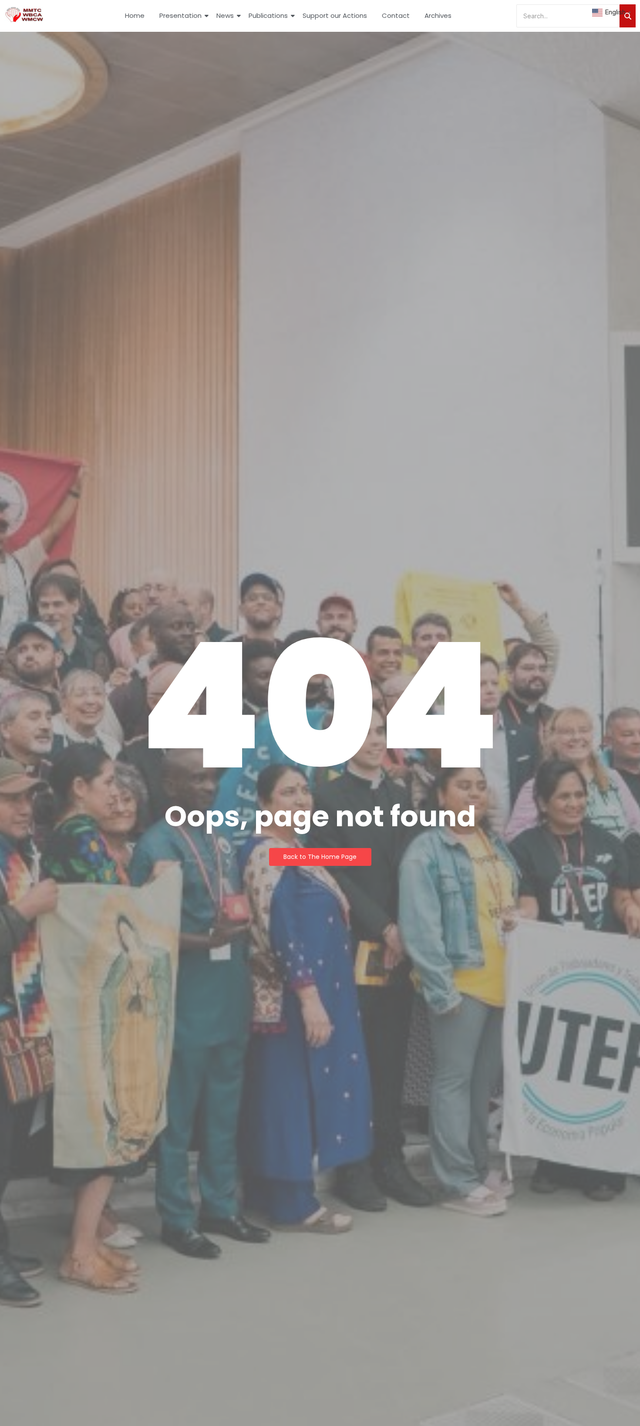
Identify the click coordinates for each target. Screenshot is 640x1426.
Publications (268, 15)
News (225, 15)
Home (135, 15)
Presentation (180, 15)
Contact (396, 15)
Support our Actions (335, 15)
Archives (437, 15)
